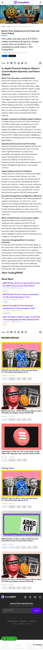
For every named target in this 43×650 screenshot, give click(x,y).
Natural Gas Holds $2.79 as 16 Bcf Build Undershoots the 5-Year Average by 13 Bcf (19, 306)
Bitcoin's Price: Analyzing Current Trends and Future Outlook (24, 27)
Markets (11, 547)
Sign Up (36, 610)
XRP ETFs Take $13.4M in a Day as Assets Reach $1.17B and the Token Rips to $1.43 (21, 295)
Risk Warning (23, 621)
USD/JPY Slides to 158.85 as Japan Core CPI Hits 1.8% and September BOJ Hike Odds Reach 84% (21, 318)
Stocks (5, 290)
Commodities (7, 313)
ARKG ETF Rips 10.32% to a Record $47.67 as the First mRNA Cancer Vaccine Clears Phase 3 (21, 284)
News (8, 27)
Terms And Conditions (12, 621)
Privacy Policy (32, 621)
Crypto (4, 56)
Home (3, 27)
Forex (5, 324)
